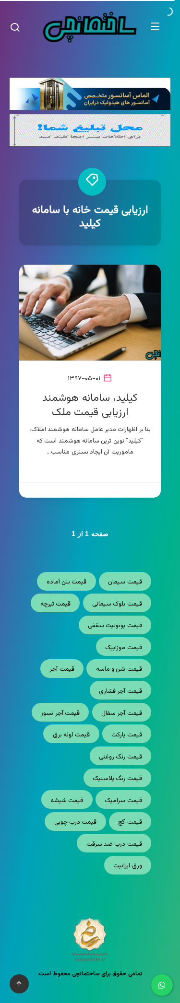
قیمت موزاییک (123, 648)
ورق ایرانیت (127, 866)
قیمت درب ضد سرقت (114, 844)
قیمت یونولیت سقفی (115, 625)
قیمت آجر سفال (121, 713)
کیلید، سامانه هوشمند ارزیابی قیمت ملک (89, 405)
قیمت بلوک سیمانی (117, 604)
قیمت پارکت (126, 735)
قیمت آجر (61, 669)
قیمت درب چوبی (75, 822)
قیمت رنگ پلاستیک (117, 778)
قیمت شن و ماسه (119, 669)
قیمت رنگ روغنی (120, 757)
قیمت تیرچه (55, 604)
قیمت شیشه (66, 800)
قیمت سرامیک (123, 800)
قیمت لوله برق (71, 735)
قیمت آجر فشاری (120, 691)
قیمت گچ (130, 822)
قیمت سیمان (125, 582)
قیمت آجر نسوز (60, 713)
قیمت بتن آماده (67, 582)
